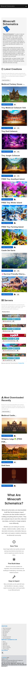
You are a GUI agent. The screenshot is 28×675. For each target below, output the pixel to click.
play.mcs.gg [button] (7, 331)
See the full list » (6, 80)
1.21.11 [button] (11, 338)
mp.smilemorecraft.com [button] (9, 350)
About (4, 641)
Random (5, 635)
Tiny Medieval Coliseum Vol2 (13, 107)
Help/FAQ (5, 643)
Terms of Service (7, 647)
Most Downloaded (7, 628)
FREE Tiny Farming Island (12, 227)
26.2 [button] (10, 319)
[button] (13, 321)
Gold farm (5, 465)
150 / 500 (17, 348)
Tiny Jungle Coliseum (10, 155)
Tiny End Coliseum (9, 131)
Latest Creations (6, 629)
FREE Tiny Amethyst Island (13, 179)
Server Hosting (6, 646)
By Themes (5, 632)
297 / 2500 (17, 329)
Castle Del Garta (8, 250)
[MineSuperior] (14, 325)
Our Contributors (6, 638)
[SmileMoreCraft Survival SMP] (14, 345)
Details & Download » (7, 104)
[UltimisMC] (14, 316)
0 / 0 (17, 338)
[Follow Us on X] (2, 653)
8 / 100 (17, 358)
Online (4, 319)
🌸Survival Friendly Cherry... (13, 274)
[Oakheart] (14, 355)
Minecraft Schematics (8, 6)
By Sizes (5, 634)
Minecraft (5, 644)
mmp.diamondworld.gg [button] (9, 340)
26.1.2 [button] (10, 358)
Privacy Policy (6, 649)
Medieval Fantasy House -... (13, 84)
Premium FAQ (21, 363)
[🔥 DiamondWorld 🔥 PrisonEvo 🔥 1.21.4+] (14, 335)
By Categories (6, 631)
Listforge (4, 657)
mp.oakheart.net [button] (8, 360)
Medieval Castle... (8, 415)
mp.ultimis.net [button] (7, 321)
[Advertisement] (14, 13)
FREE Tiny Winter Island (11, 202)
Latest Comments (7, 636)
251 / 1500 (17, 319)
